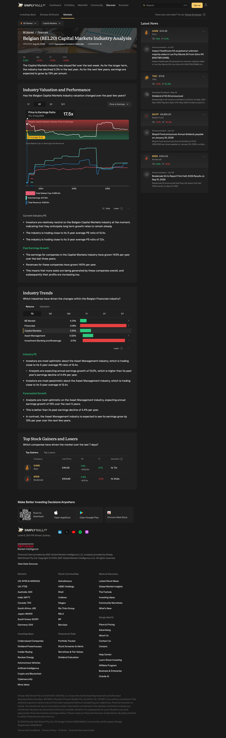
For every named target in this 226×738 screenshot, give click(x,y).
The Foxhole (105, 592)
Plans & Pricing (107, 624)
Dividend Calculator (68, 657)
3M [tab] (68, 313)
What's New (105, 608)
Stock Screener (193, 14)
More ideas (23, 684)
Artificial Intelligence (28, 668)
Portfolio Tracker (67, 641)
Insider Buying (25, 651)
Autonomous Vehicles (29, 662)
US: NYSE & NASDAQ (29, 581)
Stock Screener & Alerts (70, 646)
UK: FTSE (22, 586)
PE (112, 468)
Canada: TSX (24, 603)
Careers (103, 646)
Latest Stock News (109, 581)
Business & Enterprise (110, 671)
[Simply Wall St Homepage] (32, 5)
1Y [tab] (28, 104)
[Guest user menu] (205, 5)
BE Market (28, 32)
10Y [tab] (63, 104)
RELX (61, 613)
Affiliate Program (108, 665)
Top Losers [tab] (49, 452)
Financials (43, 32)
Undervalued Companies (31, 641)
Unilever (62, 597)
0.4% (84, 479)
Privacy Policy (49, 730)
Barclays (62, 624)
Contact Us (105, 641)
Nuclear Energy (26, 657)
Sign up (197, 5)
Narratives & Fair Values (70, 651)
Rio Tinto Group (66, 608)
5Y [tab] (51, 104)
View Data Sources (28, 563)
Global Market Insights (111, 586)
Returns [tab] (30, 306)
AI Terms (62, 730)
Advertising (105, 630)
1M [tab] (50, 313)
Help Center (105, 654)
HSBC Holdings (66, 586)
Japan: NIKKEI (25, 613)
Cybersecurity (25, 679)
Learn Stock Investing (110, 660)
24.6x (115, 478)
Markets (67, 14)
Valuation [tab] (44, 306)
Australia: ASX (25, 592)
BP (59, 619)
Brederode (38, 480)
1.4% (85, 468)
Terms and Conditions (29, 730)
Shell (60, 592)
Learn (116, 208)
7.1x (114, 467)
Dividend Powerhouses (30, 646)
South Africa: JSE (27, 608)
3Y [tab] (39, 104)
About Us (104, 635)
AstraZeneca (65, 581)
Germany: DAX (25, 624)
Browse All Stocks (49, 14)
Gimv (36, 469)
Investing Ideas (28, 14)
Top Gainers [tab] (32, 452)
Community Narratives (110, 603)
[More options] (203, 31)
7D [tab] (32, 313)
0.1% (100, 467)
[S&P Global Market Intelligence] (28, 547)
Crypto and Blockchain (29, 673)
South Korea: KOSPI (28, 619)
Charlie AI (104, 676)
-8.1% (101, 478)
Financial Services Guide (81, 730)
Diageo (62, 603)
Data (108, 208)
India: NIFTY (24, 597)
